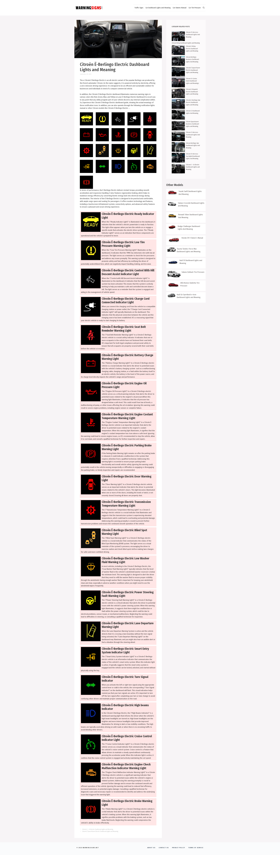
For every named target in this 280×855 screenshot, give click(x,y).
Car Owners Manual (179, 8)
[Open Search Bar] (204, 7)
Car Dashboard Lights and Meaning (158, 8)
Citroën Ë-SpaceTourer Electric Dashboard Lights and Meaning (100, 831)
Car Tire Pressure (195, 8)
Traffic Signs (138, 8)
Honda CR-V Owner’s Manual (192, 238)
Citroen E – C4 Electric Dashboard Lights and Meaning (97, 829)
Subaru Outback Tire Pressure (193, 272)
